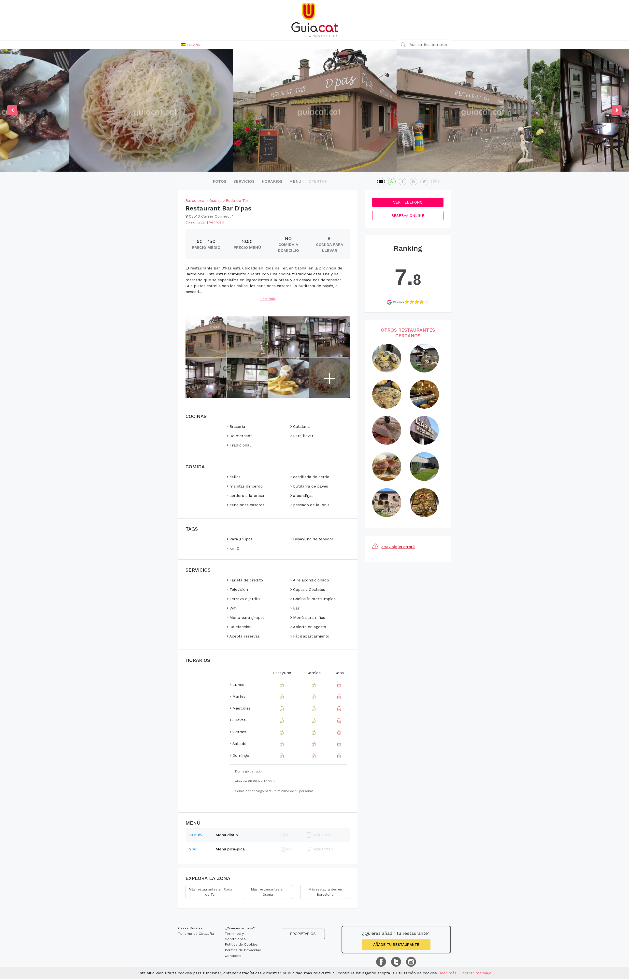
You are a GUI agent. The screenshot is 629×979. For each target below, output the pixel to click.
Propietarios (302, 934)
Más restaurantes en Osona (268, 891)
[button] (191, 45)
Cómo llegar (196, 222)
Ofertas (317, 181)
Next (617, 110)
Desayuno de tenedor (312, 539)
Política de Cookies (241, 944)
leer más (448, 973)
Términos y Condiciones (235, 936)
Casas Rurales (190, 928)
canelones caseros (246, 505)
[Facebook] (402, 181)
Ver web (216, 222)
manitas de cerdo (245, 486)
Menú (295, 181)
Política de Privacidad (243, 950)
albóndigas (303, 495)
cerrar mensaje (476, 973)
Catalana (301, 426)
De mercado (240, 435)
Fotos (219, 181)
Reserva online (407, 215)
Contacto (233, 956)
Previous (12, 110)
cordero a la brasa (246, 495)
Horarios (272, 181)
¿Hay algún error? (398, 546)
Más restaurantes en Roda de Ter (210, 891)
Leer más (268, 299)
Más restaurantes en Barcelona (325, 891)
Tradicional (239, 445)
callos (234, 477)
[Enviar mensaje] (381, 181)
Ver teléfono (408, 202)
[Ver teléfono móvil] (392, 181)
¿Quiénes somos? (240, 928)
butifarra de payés (310, 486)
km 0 (233, 548)
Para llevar (303, 435)
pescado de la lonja (311, 505)
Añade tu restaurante (396, 944)
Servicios (244, 181)
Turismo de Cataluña (196, 933)
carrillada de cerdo (310, 477)
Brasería (236, 426)
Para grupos (240, 539)
